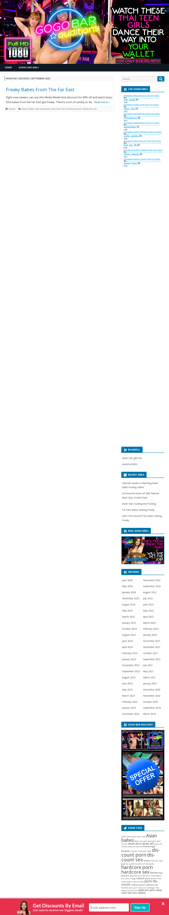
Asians (12, 108)
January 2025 (129, 622)
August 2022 (149, 592)
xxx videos (139, 893)
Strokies (124, 888)
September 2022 (152, 586)
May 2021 (148, 671)
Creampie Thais (144, 851)
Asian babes (27, 108)
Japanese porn (136, 876)
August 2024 (128, 634)
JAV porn (146, 876)
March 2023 (128, 695)
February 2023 (129, 701)
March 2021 (149, 677)
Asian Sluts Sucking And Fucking (139, 503)
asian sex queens (135, 846)
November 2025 (130, 598)
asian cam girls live (132, 458)
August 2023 (128, 677)
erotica (147, 860)
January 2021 (150, 683)
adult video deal (138, 836)
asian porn (135, 843)
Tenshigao (151, 888)
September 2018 (152, 707)
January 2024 (129, 659)
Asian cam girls (141, 841)
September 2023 (131, 671)
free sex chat (157, 861)
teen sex (142, 888)
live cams (125, 878)
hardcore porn (74, 108)
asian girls (152, 841)
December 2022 (130, 713)
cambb (134, 851)
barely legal (149, 846)
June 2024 (127, 640)
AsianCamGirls (129, 464)
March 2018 (149, 713)
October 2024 (129, 628)
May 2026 (127, 586)
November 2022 (151, 580)
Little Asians (156, 876)
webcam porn (147, 890)
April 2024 (127, 647)
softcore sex (151, 884)
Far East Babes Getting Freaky (138, 509)
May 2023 (127, 689)
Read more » (102, 102)
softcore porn (138, 884)
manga (133, 878)
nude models (138, 882)
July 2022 (148, 598)
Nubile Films (156, 878)
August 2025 (128, 604)
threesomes (132, 890)
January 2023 (129, 707)
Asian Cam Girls (29, 67)
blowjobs (125, 851)
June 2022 (148, 604)
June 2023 (127, 683)
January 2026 (129, 592)
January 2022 (150, 634)
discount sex (58, 108)
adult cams (126, 836)
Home (8, 67)
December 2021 (151, 640)
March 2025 (128, 616)
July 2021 (148, 665)
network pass (143, 878)
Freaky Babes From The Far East (40, 89)
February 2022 (150, 628)
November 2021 (151, 647)
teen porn (133, 888)
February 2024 (129, 653)
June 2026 (127, 580)
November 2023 (130, 665)
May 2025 (127, 610)
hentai (154, 872)
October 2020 (150, 701)
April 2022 (148, 616)
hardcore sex (90, 108)
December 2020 (151, 689)
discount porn (43, 108)
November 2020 (151, 695)
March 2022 (149, 622)
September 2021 (152, 659)
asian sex (148, 843)
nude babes (126, 882)
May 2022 (148, 610)
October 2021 (150, 653)
